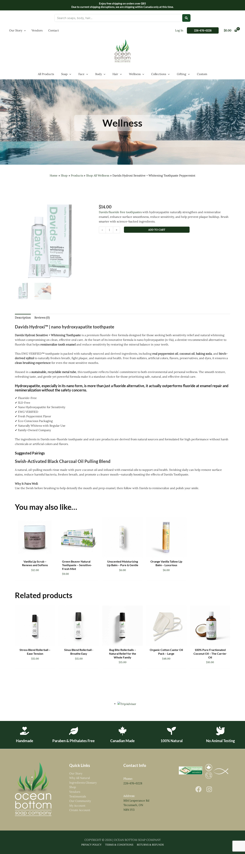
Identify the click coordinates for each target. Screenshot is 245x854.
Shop (72, 787)
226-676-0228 (132, 783)
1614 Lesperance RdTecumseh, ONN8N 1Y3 (136, 805)
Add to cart (156, 229)
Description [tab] (23, 317)
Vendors (74, 791)
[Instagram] (209, 789)
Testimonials (77, 796)
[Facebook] (198, 789)
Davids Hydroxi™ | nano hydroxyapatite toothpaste (64, 326)
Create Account (79, 810)
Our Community (80, 801)
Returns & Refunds (150, 844)
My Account (77, 805)
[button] (24, 30)
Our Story (75, 773)
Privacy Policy (91, 844)
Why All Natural (79, 778)
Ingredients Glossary (83, 782)
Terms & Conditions (119, 844)
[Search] (186, 18)
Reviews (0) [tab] (42, 317)
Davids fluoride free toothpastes (120, 212)
